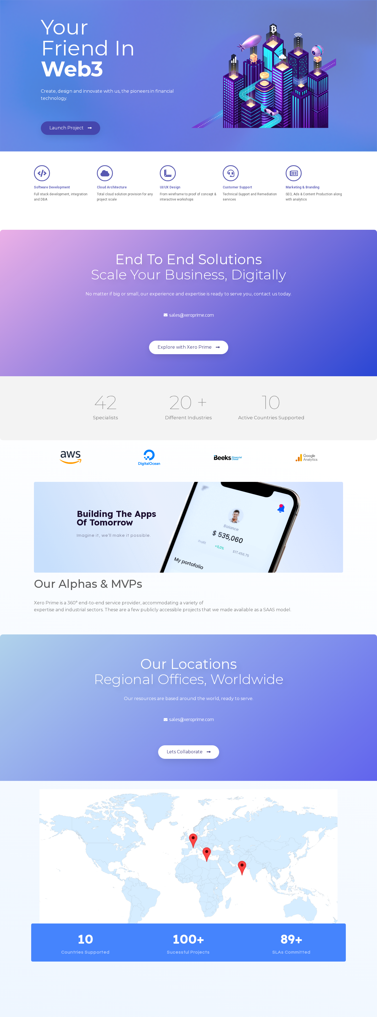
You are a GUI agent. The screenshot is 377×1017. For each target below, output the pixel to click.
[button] (70, 128)
